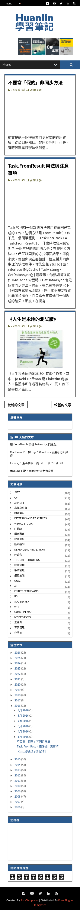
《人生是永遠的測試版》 (33, 318)
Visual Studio (23, 523)
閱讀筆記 (19, 513)
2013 (18, 770)
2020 (18, 684)
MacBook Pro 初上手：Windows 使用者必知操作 (39, 453)
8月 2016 (23, 715)
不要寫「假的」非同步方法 (35, 82)
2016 (18, 706)
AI (15, 586)
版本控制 (19, 544)
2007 (18, 802)
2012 (18, 775)
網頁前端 (19, 575)
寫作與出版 (20, 508)
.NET (17, 492)
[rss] (74, 3)
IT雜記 (18, 528)
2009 (18, 791)
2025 (18, 658)
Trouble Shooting (27, 560)
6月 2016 (23, 726)
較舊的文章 (62, 404)
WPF (17, 606)
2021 (18, 679)
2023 (18, 668)
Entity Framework (26, 591)
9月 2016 (23, 710)
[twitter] (61, 3)
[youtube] (54, 3)
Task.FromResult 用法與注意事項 (37, 746)
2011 (18, 781)
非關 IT (18, 632)
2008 (18, 796)
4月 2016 (23, 731)
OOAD (17, 580)
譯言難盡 (19, 534)
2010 (18, 786)
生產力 (18, 622)
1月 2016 (23, 737)
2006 (18, 807)
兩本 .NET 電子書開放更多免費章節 (32, 471)
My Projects (22, 617)
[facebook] (47, 3)
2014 (18, 765)
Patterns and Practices (30, 518)
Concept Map (23, 611)
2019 (18, 690)
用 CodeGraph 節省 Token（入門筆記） (34, 444)
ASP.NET (19, 502)
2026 (18, 652)
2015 (18, 759)
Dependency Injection (29, 549)
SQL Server (21, 601)
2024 (18, 663)
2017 (18, 700)
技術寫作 (19, 565)
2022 (18, 674)
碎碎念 (18, 554)
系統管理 (19, 570)
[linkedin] (68, 3)
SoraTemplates (29, 900)
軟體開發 (19, 539)
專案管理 (19, 627)
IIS (15, 596)
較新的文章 (16, 404)
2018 (18, 695)
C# (15, 497)
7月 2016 (23, 721)
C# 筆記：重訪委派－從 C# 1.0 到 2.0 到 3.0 (36, 463)
